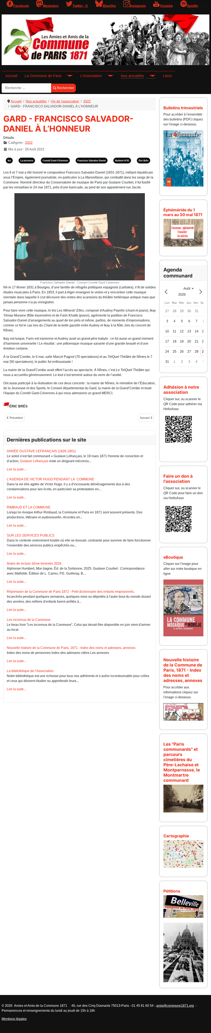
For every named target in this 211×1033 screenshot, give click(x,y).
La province (26, 160)
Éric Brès (143, 160)
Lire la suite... (16, 469)
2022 (29, 142)
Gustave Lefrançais (34, 461)
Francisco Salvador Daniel (91, 160)
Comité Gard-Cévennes (55, 160)
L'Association (91, 76)
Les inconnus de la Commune (28, 619)
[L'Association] (107, 76)
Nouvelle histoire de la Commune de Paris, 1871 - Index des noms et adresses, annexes (71, 648)
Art (9, 160)
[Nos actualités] (150, 76)
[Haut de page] (204, 1025)
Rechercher (65, 88)
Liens (167, 76)
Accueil (11, 76)
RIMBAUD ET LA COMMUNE (28, 507)
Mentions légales (14, 1019)
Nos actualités (132, 76)
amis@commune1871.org (175, 1005)
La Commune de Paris (43, 76)
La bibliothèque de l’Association (30, 671)
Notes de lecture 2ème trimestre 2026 (34, 563)
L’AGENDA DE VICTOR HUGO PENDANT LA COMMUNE (50, 479)
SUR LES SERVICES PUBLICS (30, 535)
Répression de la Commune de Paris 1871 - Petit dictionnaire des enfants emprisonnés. (71, 591)
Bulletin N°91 (122, 160)
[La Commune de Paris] (67, 76)
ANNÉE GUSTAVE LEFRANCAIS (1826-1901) (41, 451)
